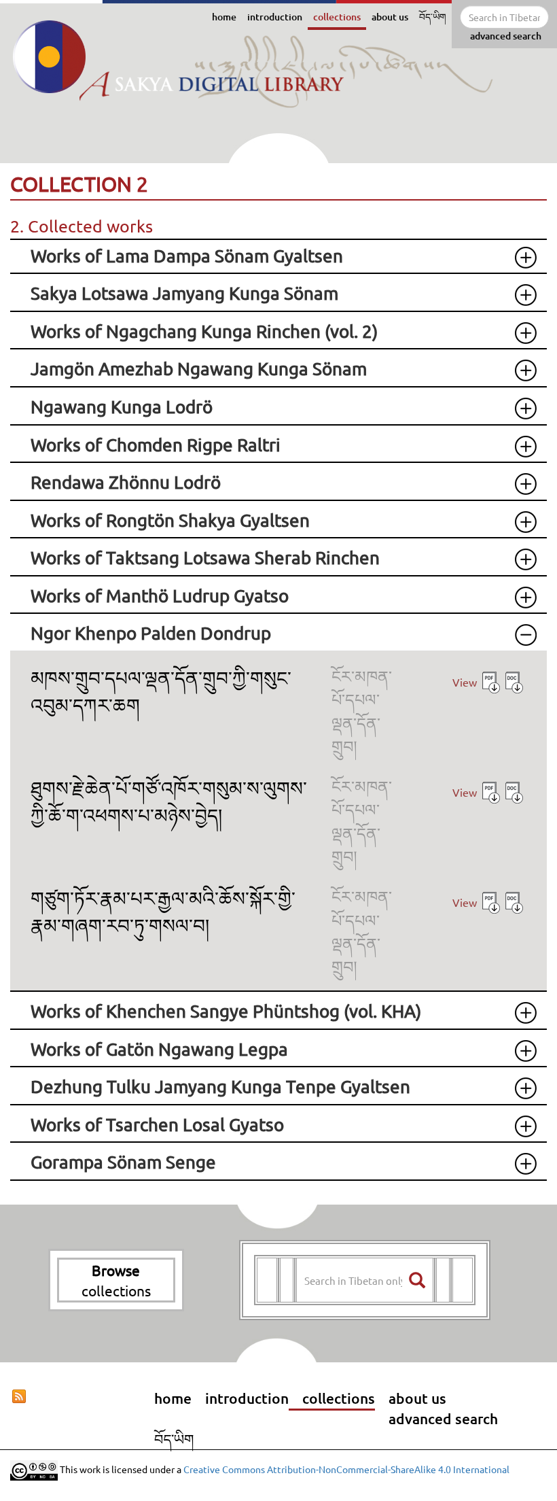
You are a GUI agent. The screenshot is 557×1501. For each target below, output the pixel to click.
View (464, 682)
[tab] (278, 256)
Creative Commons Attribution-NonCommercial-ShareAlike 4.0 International (346, 1469)
